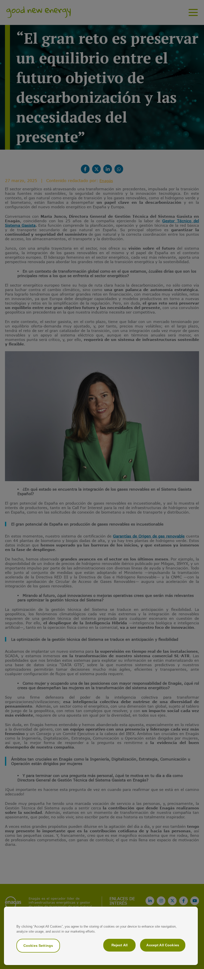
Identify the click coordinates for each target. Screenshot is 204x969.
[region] (101, 936)
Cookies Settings (38, 946)
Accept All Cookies (162, 945)
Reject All (119, 945)
